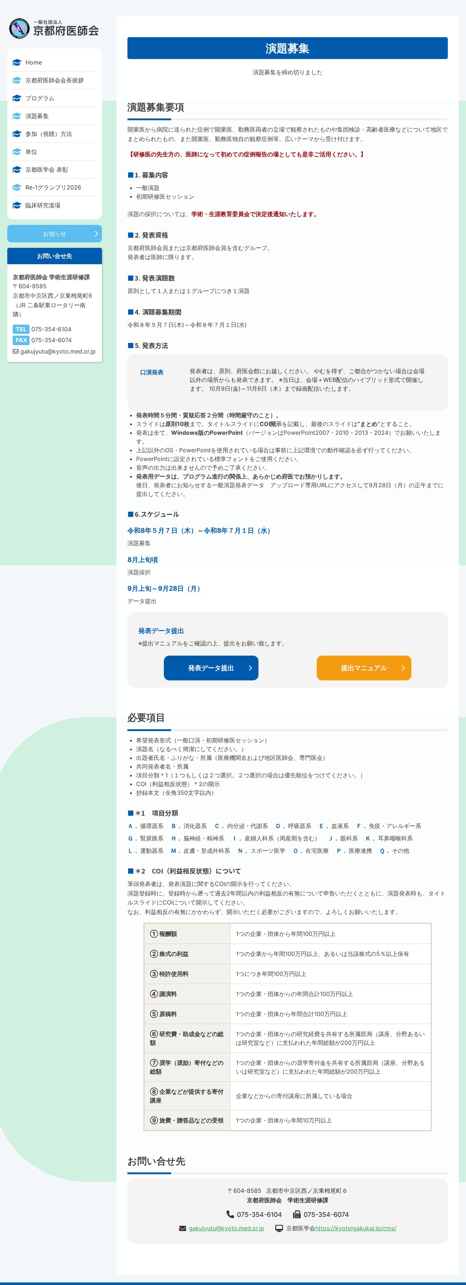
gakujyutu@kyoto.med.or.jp (226, 1228)
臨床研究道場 (42, 205)
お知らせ (54, 233)
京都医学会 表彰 (46, 169)
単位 (31, 151)
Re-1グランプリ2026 (53, 187)
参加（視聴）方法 (48, 133)
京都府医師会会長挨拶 (54, 80)
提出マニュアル (364, 668)
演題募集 (37, 116)
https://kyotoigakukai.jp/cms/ (355, 1228)
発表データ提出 (211, 668)
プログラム (40, 98)
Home (33, 62)
